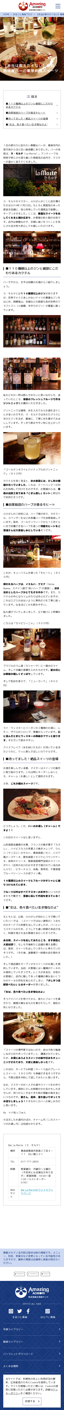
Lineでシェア (46, 1273)
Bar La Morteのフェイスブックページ (37, 1191)
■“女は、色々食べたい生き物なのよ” (27, 124)
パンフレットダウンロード (18, 1354)
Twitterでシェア (20, 1273)
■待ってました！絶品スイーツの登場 (27, 118)
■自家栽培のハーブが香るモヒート (26, 112)
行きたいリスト (16, 1383)
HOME (6, 14)
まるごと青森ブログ (22, 14)
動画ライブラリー (13, 1341)
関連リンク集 (10, 1403)
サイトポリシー (12, 1397)
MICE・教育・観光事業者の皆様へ (22, 1391)
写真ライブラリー (13, 1329)
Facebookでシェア (34, 1273)
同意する (30, 1401)
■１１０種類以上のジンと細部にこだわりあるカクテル (29, 105)
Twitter (19, 1311)
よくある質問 (10, 1366)
